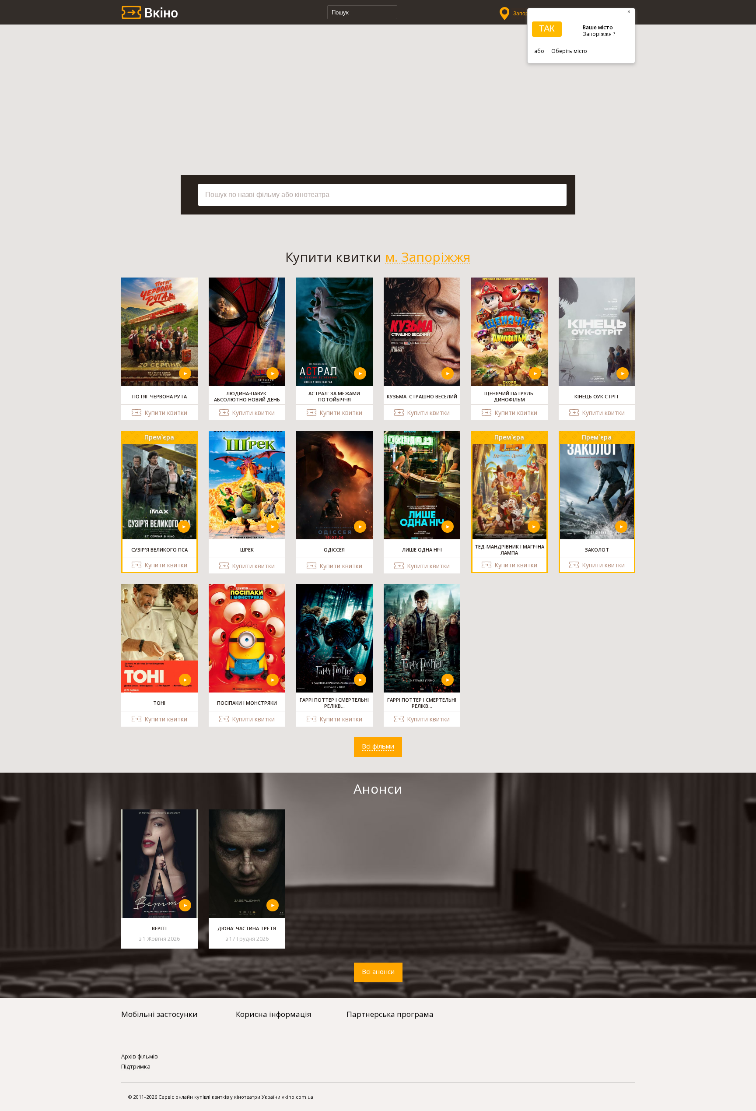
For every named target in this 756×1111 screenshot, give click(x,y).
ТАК (547, 28)
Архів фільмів (139, 1056)
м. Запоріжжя (428, 257)
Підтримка (135, 1066)
